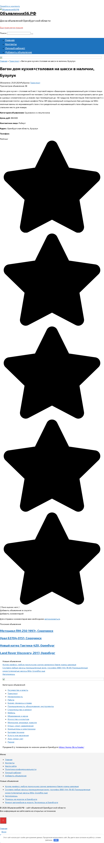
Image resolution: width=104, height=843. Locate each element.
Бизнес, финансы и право (20, 703)
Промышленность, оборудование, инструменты (31, 706)
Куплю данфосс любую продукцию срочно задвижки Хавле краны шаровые (39, 664)
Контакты (11, 44)
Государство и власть (18, 690)
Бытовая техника (16, 732)
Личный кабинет (15, 48)
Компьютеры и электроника (21, 729)
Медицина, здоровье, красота (22, 722)
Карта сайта (10, 766)
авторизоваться (52, 619)
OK (56, 840)
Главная (10, 39)
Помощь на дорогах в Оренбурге (21, 799)
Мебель (11, 712)
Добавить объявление (18, 52)
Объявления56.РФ (18, 13)
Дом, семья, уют (15, 738)
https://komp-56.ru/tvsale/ (71, 747)
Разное (11, 742)
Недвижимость (15, 696)
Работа (11, 700)
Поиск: (3, 33)
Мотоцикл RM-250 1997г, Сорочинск (26, 630)
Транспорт (35, 82)
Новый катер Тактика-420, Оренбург (27, 645)
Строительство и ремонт (20, 709)
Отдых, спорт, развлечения (20, 726)
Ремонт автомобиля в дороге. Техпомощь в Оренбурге (31, 802)
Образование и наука (18, 716)
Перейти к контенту (10, 6)
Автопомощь (9, 674)
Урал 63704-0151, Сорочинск (21, 638)
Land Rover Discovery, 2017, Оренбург (27, 653)
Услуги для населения (18, 735)
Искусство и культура (18, 719)
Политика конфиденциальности (20, 769)
